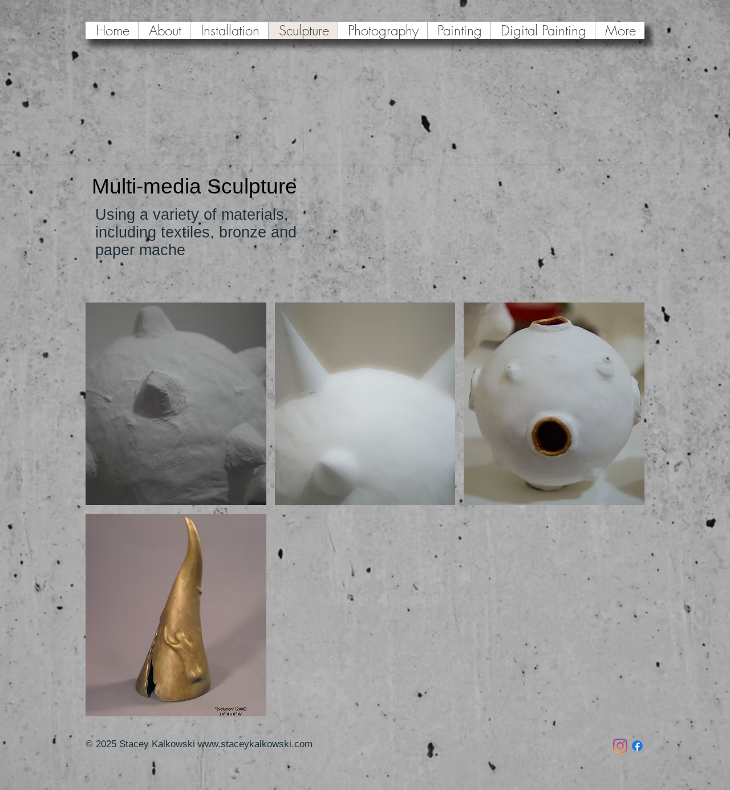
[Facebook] (637, 746)
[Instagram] (620, 746)
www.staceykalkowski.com (255, 744)
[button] (176, 404)
